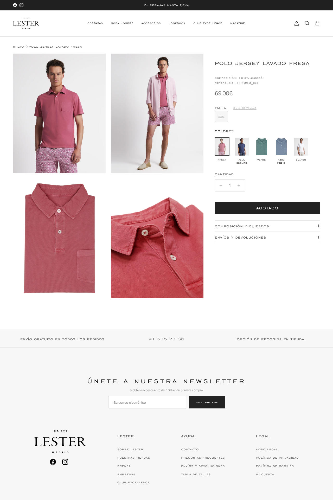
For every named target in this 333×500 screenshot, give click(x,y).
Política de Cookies (275, 466)
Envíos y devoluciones (240, 237)
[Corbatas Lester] (26, 23)
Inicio (18, 46)
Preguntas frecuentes (203, 458)
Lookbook (177, 23)
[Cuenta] (295, 23)
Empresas (126, 474)
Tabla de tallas (196, 474)
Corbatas (95, 23)
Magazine (237, 23)
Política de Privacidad (277, 458)
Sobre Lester (130, 449)
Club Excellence (208, 23)
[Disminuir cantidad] (219, 185)
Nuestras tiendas (133, 458)
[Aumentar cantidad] (240, 185)
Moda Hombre (122, 23)
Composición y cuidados (242, 226)
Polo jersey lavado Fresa (55, 46)
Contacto (190, 449)
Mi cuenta (265, 474)
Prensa (124, 466)
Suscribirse (207, 402)
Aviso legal (267, 449)
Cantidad (224, 174)
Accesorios (151, 23)
